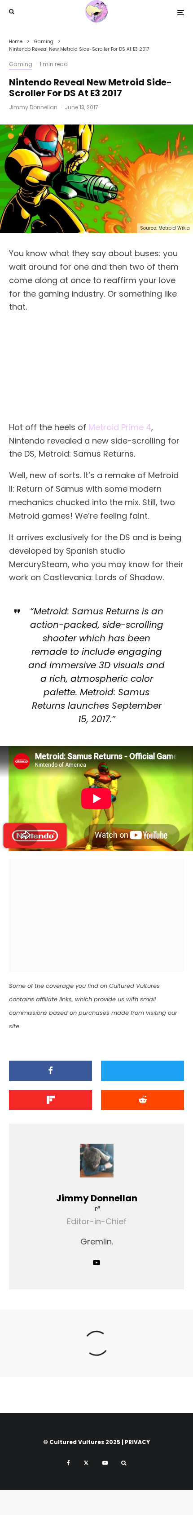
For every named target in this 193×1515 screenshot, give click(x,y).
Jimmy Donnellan (33, 107)
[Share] (50, 1071)
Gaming (20, 64)
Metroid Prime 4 (119, 427)
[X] (86, 1462)
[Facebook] (68, 1462)
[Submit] (142, 1100)
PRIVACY (137, 1442)
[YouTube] (105, 1462)
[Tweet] (142, 1071)
